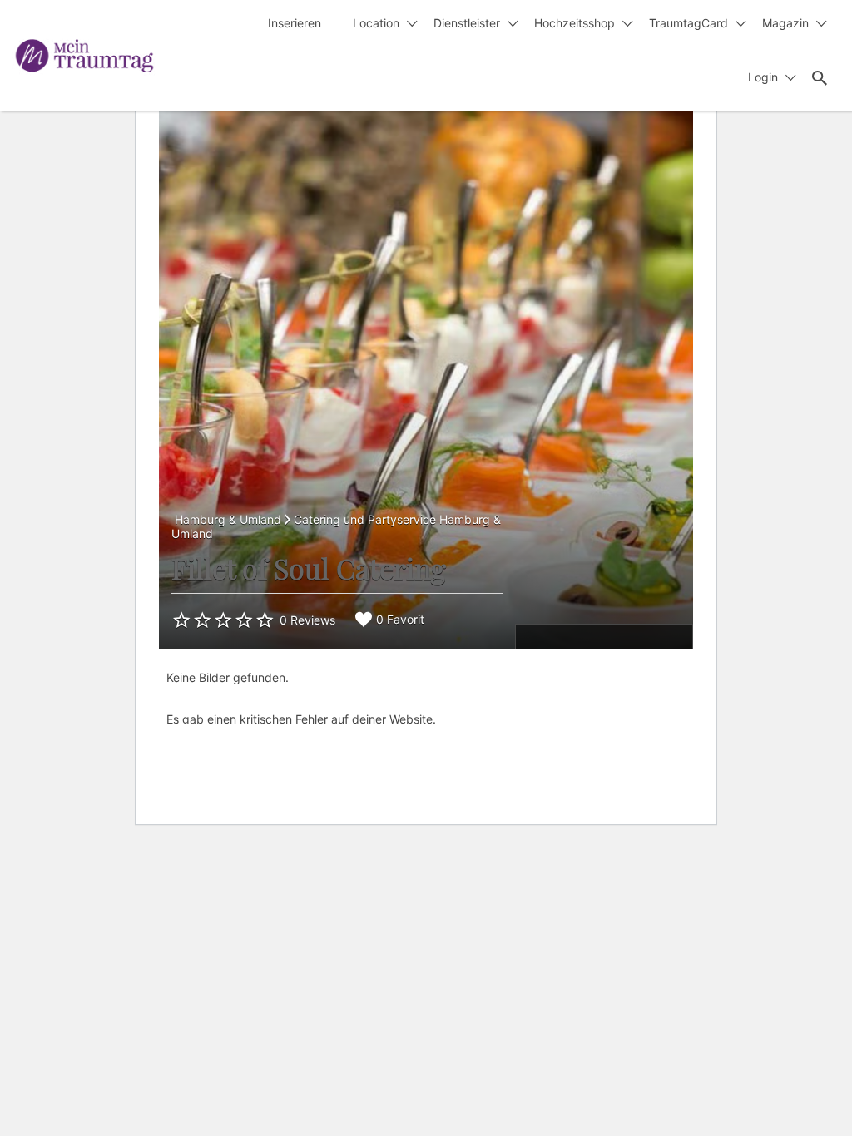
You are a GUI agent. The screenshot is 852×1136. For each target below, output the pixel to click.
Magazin (785, 23)
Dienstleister (466, 23)
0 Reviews (307, 620)
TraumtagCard (688, 23)
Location (376, 23)
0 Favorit (400, 619)
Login (763, 77)
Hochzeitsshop (574, 23)
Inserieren (294, 23)
